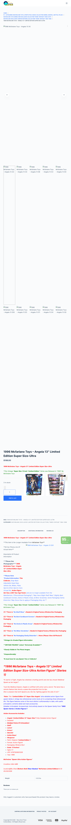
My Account (52, 811)
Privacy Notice (41, 811)
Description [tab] (21, 530)
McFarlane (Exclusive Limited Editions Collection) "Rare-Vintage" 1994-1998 (39, 522)
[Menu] (66, 3)
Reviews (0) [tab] (50, 530)
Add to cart (12, 498)
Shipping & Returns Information (24, 811)
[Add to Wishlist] (5, 488)
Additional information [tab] (35, 530)
